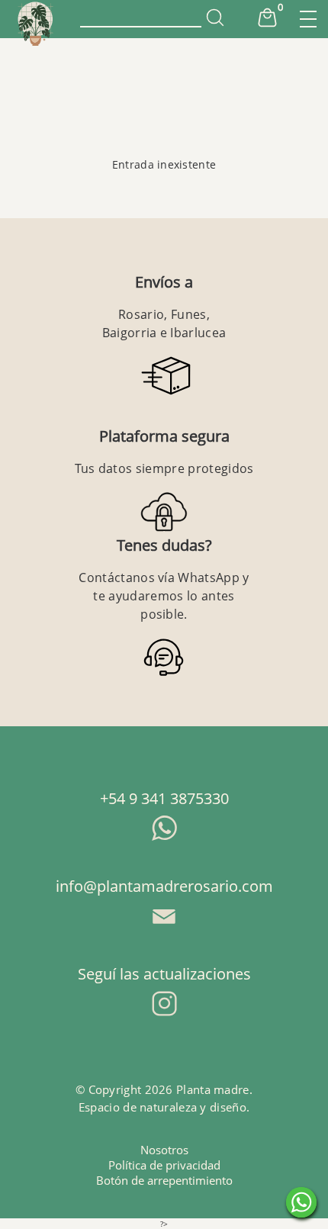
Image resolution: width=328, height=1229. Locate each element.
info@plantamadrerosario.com (164, 886)
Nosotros (164, 1149)
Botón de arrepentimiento (164, 1180)
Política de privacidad (164, 1165)
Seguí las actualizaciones (164, 974)
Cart (267, 17)
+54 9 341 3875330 (164, 798)
